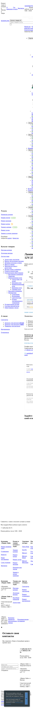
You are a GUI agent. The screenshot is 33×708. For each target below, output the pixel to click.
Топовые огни (16, 289)
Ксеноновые (16, 296)
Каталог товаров (15, 20)
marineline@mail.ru (6, 572)
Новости (3, 554)
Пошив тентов (5, 217)
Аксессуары (16, 602)
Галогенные (16, 294)
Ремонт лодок (5, 230)
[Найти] (11, 24)
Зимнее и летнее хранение (9, 233)
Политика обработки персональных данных (12, 620)
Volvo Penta (25, 546)
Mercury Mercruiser (25, 561)
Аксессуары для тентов (12, 259)
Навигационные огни (15, 278)
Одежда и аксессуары (11, 271)
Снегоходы (4, 319)
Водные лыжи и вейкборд (13, 269)
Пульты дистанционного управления (17, 301)
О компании (10, 8)
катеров (28, 371)
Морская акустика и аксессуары (11, 267)
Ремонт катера (5, 224)
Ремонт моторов (6, 221)
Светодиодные (16, 298)
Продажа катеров (6, 250)
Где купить (15, 8)
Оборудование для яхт (12, 307)
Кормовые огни (17, 288)
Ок (26, 698)
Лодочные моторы (7, 253)
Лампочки (11, 276)
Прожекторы (12, 293)
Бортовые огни (16, 283)
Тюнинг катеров (6, 227)
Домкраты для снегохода (12, 326)
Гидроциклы (5, 332)
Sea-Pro (24, 550)
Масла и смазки (9, 264)
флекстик (16, 238)
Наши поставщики (5, 558)
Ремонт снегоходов (25, 590)
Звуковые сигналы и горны (13, 263)
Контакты (21, 8)
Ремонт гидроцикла (26, 595)
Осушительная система (12, 304)
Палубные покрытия (16, 598)
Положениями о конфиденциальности (14, 697)
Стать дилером (5, 562)
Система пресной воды (12, 306)
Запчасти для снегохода (14, 323)
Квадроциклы (5, 329)
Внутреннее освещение (15, 274)
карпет (10, 238)
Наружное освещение (15, 291)
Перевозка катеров (7, 214)
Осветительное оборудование (14, 273)
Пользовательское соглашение (23, 620)
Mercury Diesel (24, 557)
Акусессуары (5, 256)
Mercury (24, 553)
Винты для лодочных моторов (14, 261)
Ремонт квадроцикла (26, 600)
